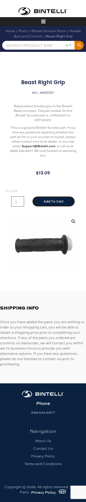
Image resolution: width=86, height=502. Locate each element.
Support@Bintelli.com (39, 146)
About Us (43, 440)
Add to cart (54, 201)
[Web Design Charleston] (62, 492)
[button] (73, 221)
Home (10, 30)
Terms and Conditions (43, 463)
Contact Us (43, 448)
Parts (23, 30)
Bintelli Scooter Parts (48, 30)
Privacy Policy (43, 456)
